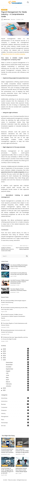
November (9, 364)
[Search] (28, 2)
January (8, 386)
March (8, 382)
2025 (4, 351)
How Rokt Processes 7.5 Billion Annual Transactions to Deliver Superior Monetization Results (19, 282)
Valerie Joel (7, 19)
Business (4, 9)
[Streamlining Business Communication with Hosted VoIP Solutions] (7, 443)
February (9, 384)
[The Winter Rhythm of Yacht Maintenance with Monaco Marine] (5, 291)
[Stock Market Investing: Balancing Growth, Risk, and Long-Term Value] (5, 275)
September (9, 369)
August (8, 371)
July (7, 373)
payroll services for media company (14, 54)
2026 (4, 349)
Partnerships (4, 422)
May (7, 377)
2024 (4, 353)
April (7, 380)
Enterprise (3, 410)
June (7, 375)
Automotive (4, 401)
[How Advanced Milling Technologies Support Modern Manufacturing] (5, 267)
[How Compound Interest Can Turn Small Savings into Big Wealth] (22, 443)
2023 (4, 355)
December (9, 362)
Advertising (4, 398)
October (8, 367)
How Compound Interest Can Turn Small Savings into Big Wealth (22, 450)
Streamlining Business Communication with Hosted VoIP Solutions (7, 450)
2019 (4, 390)
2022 (4, 358)
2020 (4, 388)
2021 (4, 360)
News (2, 419)
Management (4, 416)
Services (3, 425)
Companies (4, 407)
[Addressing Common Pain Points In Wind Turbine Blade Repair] (22, 462)
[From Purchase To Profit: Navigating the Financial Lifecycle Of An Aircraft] (7, 462)
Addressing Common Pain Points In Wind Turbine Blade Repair (21, 470)
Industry (3, 413)
